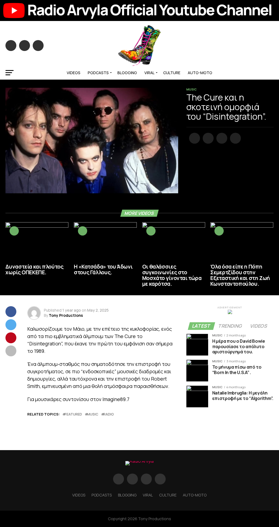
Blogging (127, 72)
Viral (149, 72)
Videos (73, 72)
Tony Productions (66, 315)
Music (92, 414)
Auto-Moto (200, 72)
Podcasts (98, 72)
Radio (108, 414)
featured (73, 414)
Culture (171, 72)
